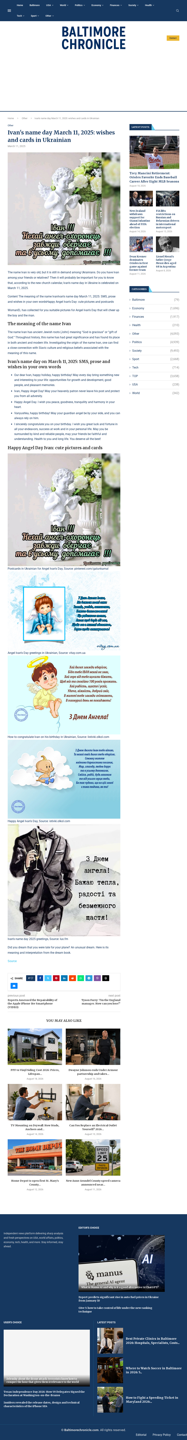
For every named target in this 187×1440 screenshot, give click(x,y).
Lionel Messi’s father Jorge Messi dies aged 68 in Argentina (166, 261)
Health (148, 5)
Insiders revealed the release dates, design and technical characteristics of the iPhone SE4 (41, 1404)
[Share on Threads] (105, 978)
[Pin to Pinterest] (56, 978)
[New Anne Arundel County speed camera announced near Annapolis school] (93, 1157)
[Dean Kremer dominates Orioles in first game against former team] (141, 244)
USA (48, 5)
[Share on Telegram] (88, 978)
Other (48, 15)
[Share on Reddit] (72, 978)
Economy (96, 5)
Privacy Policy (162, 1435)
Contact (173, 38)
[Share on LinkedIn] (64, 978)
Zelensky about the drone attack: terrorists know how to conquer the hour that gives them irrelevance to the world (42, 1380)
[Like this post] (31, 978)
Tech (19, 15)
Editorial (141, 1435)
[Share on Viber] (97, 978)
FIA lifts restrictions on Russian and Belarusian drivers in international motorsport (167, 219)
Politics (79, 5)
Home (20, 5)
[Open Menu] (9, 10)
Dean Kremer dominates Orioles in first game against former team (138, 263)
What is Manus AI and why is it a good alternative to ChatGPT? (120, 1287)
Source (12, 961)
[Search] (177, 10)
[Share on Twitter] (48, 978)
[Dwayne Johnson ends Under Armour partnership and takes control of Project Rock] (93, 1047)
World (63, 5)
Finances (114, 5)
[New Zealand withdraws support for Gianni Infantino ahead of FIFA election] (141, 198)
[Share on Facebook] (40, 978)
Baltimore (35, 5)
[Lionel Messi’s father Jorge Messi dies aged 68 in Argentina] (167, 244)
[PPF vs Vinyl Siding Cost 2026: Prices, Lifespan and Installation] (35, 1047)
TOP (155, 376)
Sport (34, 15)
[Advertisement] (93, 80)
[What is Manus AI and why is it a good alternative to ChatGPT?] (122, 1263)
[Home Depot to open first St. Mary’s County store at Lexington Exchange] (35, 1157)
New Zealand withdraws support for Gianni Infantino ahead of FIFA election (139, 219)
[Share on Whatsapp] (80, 978)
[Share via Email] (14, 986)
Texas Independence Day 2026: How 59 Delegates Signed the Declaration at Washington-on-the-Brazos (44, 1393)
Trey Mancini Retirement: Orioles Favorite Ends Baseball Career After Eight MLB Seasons (154, 177)
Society (132, 5)
